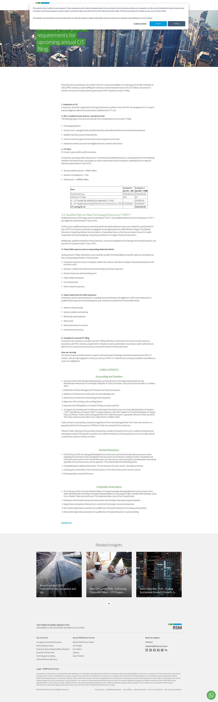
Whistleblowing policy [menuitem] (114, 689)
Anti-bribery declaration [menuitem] (173, 689)
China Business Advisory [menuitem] (46, 659)
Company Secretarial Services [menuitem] (49, 642)
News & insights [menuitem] (152, 637)
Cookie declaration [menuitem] (139, 689)
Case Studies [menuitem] (78, 656)
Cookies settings (140, 24)
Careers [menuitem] (76, 652)
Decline (176, 24)
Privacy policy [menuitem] (100, 689)
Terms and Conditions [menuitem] (155, 689)
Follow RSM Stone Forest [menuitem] (156, 646)
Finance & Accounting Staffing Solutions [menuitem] (53, 649)
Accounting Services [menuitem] (44, 645)
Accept (158, 24)
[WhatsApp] (211, 695)
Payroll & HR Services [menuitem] (45, 652)
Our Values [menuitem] (77, 649)
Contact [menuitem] (149, 642)
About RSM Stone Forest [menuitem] (83, 642)
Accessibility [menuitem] (127, 689)
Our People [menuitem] (77, 645)
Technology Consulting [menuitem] (45, 656)
